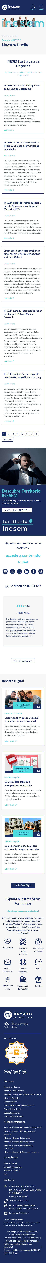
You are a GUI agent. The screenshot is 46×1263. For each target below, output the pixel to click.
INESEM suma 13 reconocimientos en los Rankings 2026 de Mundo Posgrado (23, 314)
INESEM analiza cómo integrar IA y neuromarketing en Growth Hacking (22, 376)
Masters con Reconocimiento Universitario (22, 1094)
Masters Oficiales (12, 1098)
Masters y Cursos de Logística (17, 1138)
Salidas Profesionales (13, 1167)
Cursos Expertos (11, 1101)
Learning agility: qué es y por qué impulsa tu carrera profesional (21, 719)
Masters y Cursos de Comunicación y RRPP (23, 1127)
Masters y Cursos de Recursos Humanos (21, 1152)
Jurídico (38, 986)
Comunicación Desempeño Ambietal (22, 1240)
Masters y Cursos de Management (19, 1141)
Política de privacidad (27, 1231)
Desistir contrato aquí (13, 1219)
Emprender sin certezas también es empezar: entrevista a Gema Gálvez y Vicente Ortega (22, 253)
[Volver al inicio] (11, 7)
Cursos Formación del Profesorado (19, 1105)
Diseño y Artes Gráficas (23, 951)
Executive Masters (12, 1087)
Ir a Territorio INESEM (16, 510)
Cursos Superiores (12, 1113)
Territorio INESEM (12, 1170)
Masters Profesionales (14, 1090)
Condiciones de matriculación (22, 1234)
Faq (5, 1174)
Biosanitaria (7, 947)
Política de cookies (12, 1237)
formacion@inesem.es (18, 1212)
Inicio (4, 36)
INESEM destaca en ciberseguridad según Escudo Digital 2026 (22, 87)
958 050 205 (23, 1200)
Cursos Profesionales (13, 1109)
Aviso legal (11, 1231)
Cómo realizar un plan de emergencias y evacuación (18, 783)
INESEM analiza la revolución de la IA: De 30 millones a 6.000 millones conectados (21, 145)
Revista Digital (10, 1163)
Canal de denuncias (31, 1237)
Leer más (8, 130)
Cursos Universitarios (13, 1116)
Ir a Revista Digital (23, 885)
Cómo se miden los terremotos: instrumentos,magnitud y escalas (22, 847)
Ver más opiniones (23, 660)
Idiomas (38, 968)
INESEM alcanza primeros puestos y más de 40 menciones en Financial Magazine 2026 (22, 205)
